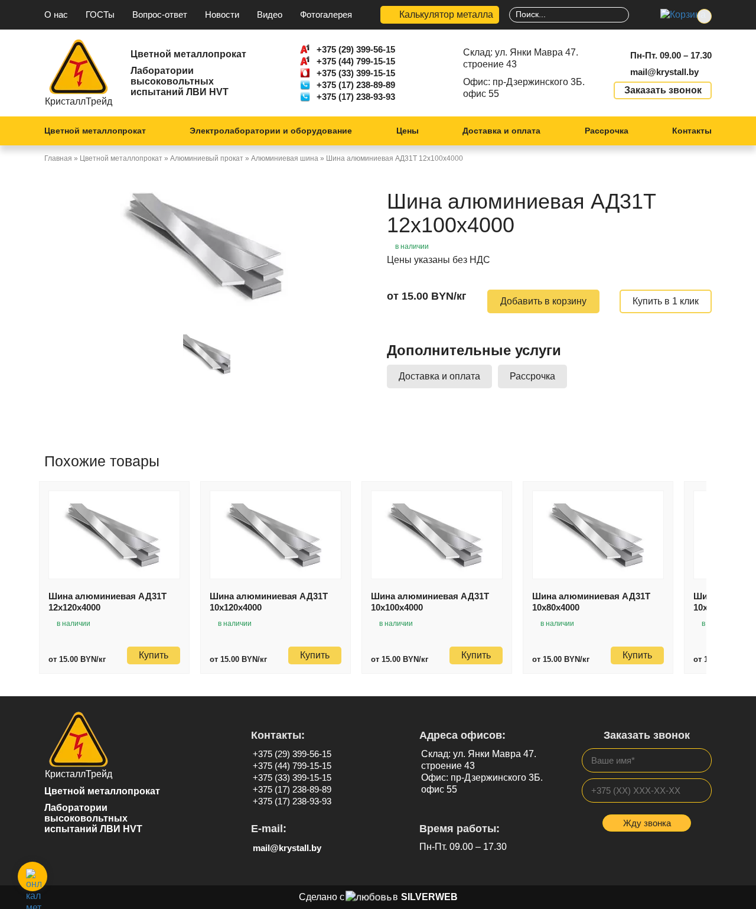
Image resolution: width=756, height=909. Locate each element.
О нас (56, 14)
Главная (58, 158)
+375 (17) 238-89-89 (356, 85)
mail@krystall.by (664, 72)
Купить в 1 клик (666, 301)
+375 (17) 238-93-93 (356, 97)
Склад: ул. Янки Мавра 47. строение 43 (520, 58)
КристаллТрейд (78, 101)
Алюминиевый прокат (206, 158)
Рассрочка (606, 130)
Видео (269, 14)
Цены (407, 130)
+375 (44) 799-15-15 (356, 61)
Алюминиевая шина (284, 158)
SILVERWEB (429, 897)
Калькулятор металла (446, 14)
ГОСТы (100, 14)
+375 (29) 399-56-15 (356, 49)
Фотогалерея (326, 14)
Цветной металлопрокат (95, 130)
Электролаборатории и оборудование (271, 130)
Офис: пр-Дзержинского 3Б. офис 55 (524, 88)
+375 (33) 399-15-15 (356, 73)
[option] (206, 246)
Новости (222, 14)
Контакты (692, 130)
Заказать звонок (663, 90)
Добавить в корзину (543, 301)
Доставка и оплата (501, 130)
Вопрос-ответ (159, 14)
